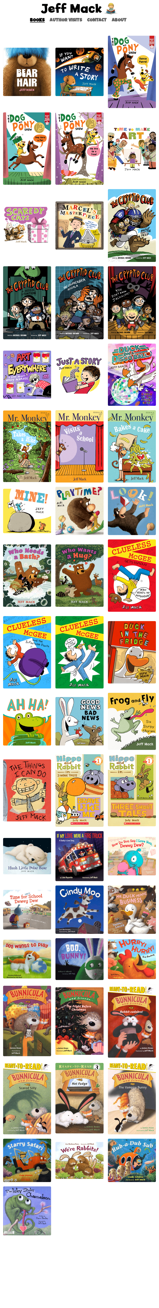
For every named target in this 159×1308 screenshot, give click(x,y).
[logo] (79, 8)
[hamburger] (9, 4)
